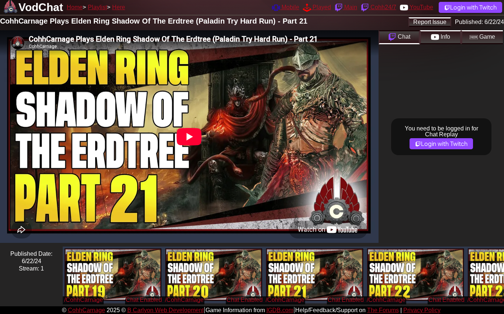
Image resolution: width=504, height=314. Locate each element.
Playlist (97, 7)
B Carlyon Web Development (165, 310)
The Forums (383, 310)
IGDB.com (279, 310)
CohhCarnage (86, 310)
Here (118, 7)
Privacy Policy (422, 310)
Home (75, 7)
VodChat (40, 7)
